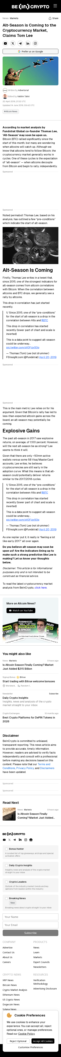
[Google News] (31, 839)
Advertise (8, 947)
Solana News (9, 1009)
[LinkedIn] (28, 43)
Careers (7, 962)
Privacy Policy (25, 768)
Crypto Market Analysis (15, 989)
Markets (14, 18)
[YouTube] (5, 43)
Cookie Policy (26, 1034)
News (6, 18)
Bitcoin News (10, 985)
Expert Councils (41, 962)
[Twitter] (13, 43)
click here (41, 587)
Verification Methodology (40, 982)
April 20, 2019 (47, 357)
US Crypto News (11, 999)
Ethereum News (11, 994)
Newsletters (39, 966)
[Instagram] (35, 43)
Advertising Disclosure (45, 988)
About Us (7, 957)
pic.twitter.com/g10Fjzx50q (22, 347)
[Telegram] (20, 43)
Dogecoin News (11, 1004)
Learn (36, 952)
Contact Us (8, 952)
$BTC (44, 320)
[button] (30, 852)
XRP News (8, 980)
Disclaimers (47, 768)
